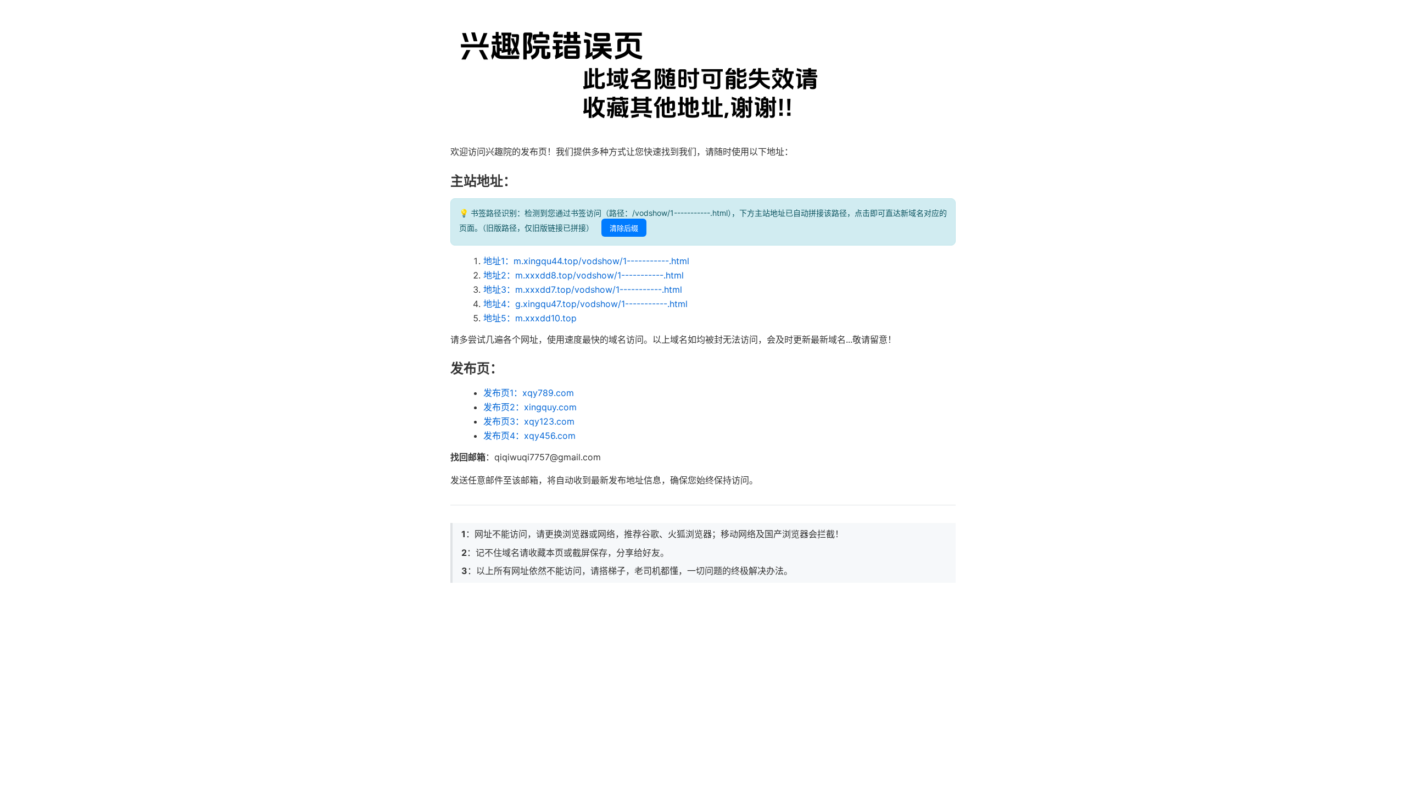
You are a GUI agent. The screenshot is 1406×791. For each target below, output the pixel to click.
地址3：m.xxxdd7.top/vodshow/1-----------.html (582, 289)
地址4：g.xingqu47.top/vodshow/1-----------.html (585, 303)
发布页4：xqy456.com (529, 435)
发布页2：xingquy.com (530, 407)
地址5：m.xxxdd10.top (530, 318)
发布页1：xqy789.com (528, 392)
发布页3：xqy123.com (528, 421)
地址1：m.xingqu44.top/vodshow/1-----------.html (586, 260)
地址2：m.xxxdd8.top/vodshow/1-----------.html (583, 275)
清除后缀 (624, 228)
